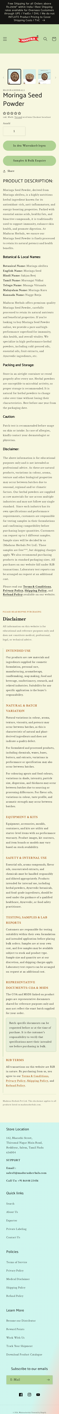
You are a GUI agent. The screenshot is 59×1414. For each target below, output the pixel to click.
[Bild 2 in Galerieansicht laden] (29, 76)
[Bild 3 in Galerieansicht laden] (44, 76)
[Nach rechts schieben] (55, 77)
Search (10, 1203)
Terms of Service (16, 1262)
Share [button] (11, 171)
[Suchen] (45, 39)
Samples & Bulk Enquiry (29, 161)
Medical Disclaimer (18, 1279)
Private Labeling (16, 1229)
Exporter (11, 1220)
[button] (5, 39)
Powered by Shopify (38, 1412)
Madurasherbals (25, 1412)
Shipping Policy (36, 591)
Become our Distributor (21, 1320)
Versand (18, 117)
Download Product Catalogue (24, 1354)
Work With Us (15, 1338)
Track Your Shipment (19, 1346)
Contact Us (13, 1237)
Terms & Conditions (37, 587)
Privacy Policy (13, 591)
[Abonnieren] (48, 1379)
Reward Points (15, 1329)
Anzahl (6, 123)
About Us (12, 1212)
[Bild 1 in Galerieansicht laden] (14, 76)
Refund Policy (13, 594)
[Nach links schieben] (3, 77)
